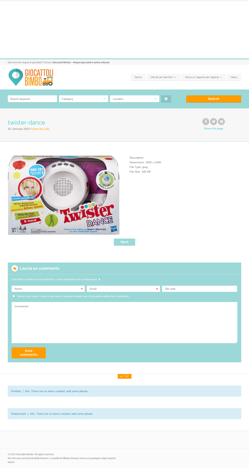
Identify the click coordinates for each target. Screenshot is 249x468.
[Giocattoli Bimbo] (34, 77)
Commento (22, 306)
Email (93, 288)
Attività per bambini (161, 77)
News (234, 77)
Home (138, 77)
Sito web (170, 288)
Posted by (40, 128)
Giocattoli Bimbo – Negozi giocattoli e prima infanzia (81, 62)
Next (124, 242)
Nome (18, 288)
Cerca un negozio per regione (202, 77)
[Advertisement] (124, 29)
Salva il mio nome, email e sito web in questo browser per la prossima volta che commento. (73, 296)
